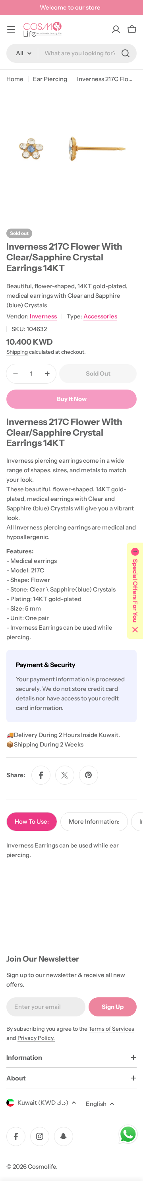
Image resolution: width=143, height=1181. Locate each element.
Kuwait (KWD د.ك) (42, 1102)
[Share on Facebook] (40, 775)
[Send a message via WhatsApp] (128, 1134)
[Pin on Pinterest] (88, 775)
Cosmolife (42, 1166)
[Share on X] (64, 775)
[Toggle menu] (11, 29)
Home (14, 79)
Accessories (100, 316)
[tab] (31, 821)
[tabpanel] (71, 850)
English (96, 1103)
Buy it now (72, 399)
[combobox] (71, 53)
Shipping (17, 352)
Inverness (43, 316)
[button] (135, 591)
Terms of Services (111, 1028)
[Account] (116, 29)
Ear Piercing (50, 79)
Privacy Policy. (36, 1037)
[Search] (125, 53)
